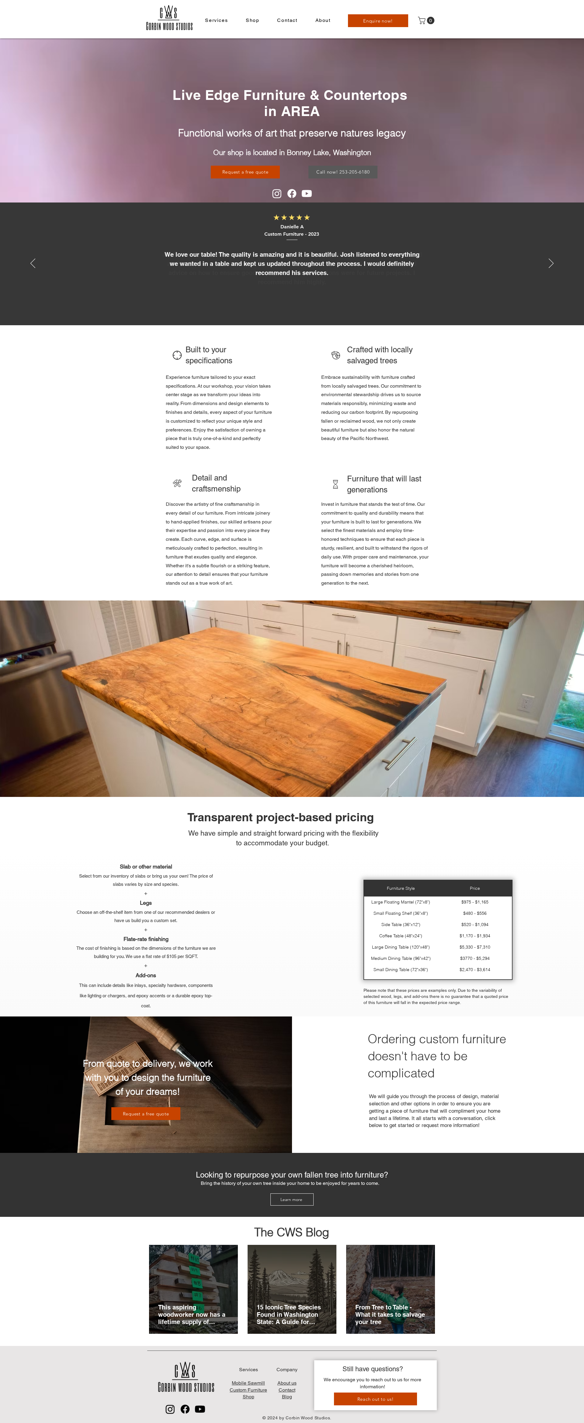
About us (287, 1383)
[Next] (551, 264)
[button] (216, 20)
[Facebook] (292, 193)
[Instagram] (277, 193)
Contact (287, 1390)
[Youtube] (307, 193)
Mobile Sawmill (248, 1383)
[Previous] (32, 264)
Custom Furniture (248, 1390)
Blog (287, 1397)
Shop (248, 1397)
